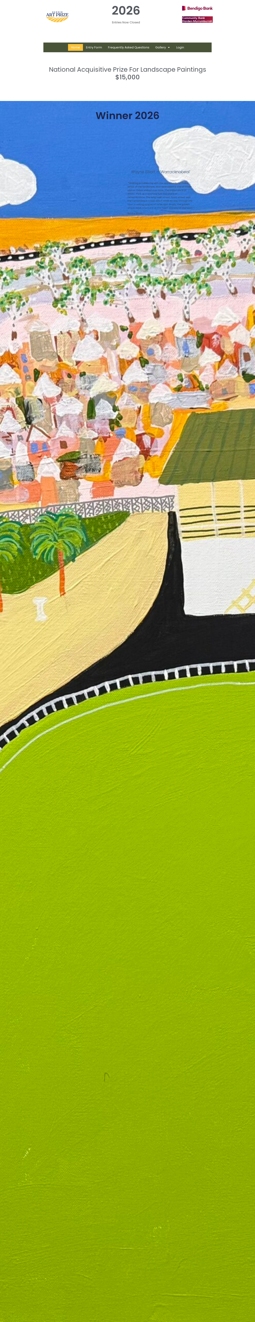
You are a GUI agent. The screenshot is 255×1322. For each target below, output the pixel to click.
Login (180, 47)
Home (75, 47)
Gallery (160, 47)
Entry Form (94, 47)
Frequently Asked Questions (128, 47)
